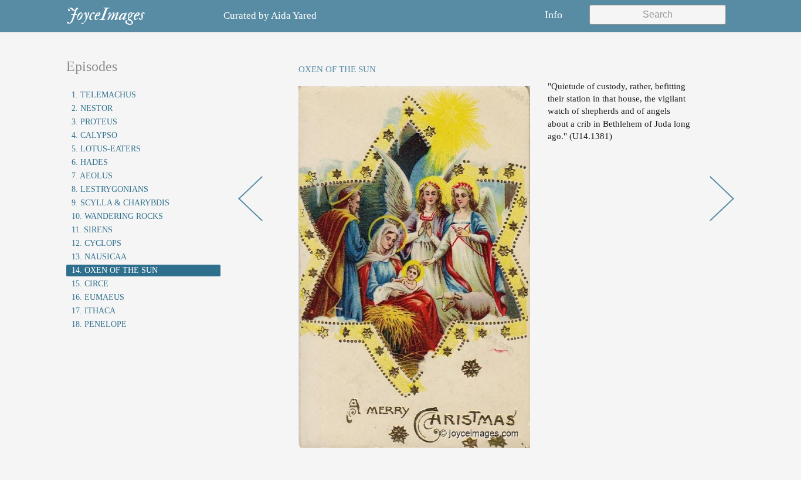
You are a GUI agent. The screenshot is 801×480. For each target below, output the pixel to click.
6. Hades (90, 162)
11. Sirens (92, 229)
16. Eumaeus (98, 297)
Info (553, 15)
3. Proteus (94, 121)
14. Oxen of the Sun (115, 270)
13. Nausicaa (99, 256)
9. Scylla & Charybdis (120, 202)
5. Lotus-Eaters (106, 148)
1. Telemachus (104, 94)
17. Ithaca (94, 310)
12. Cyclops (96, 243)
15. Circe (90, 283)
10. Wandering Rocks (117, 216)
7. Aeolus (92, 175)
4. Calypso (94, 135)
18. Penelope (99, 324)
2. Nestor (92, 108)
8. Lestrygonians (110, 189)
